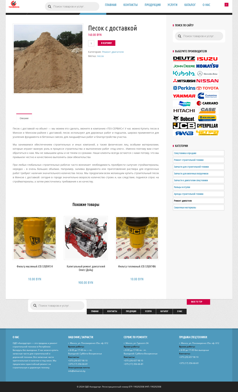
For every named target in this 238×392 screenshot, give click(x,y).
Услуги (172, 4)
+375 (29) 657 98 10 (77, 360)
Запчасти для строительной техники (191, 166)
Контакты (130, 4)
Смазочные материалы (185, 207)
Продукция (153, 4)
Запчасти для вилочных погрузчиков (191, 173)
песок (100, 56)
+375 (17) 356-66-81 (78, 364)
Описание (24, 118)
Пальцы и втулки (182, 187)
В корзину (106, 43)
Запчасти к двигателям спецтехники (191, 180)
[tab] (24, 118)
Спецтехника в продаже (185, 153)
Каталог (190, 4)
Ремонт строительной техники (189, 160)
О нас (206, 4)
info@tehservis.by (76, 371)
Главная (110, 4)
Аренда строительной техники (188, 194)
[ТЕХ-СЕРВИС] (14, 6)
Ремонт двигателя (113, 51)
